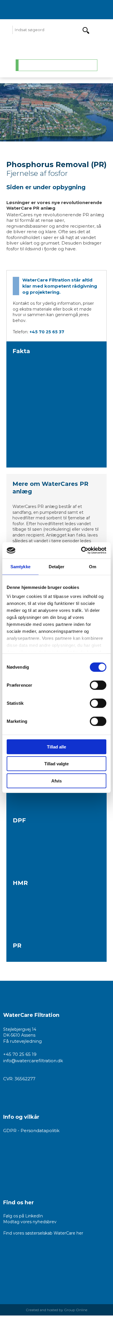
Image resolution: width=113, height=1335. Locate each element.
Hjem (30, 65)
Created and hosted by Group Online (56, 1310)
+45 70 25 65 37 (47, 331)
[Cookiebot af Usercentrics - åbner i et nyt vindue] (81, 550)
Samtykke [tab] (20, 566)
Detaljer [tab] (57, 566)
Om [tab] (92, 566)
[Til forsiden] (56, 47)
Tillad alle (56, 746)
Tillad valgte (56, 763)
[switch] (98, 685)
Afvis (56, 780)
